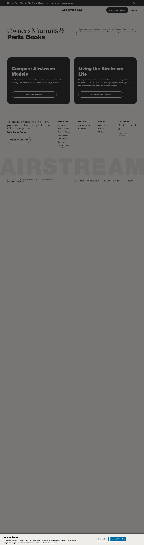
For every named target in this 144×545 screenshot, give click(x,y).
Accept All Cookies (118, 539)
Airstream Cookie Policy (48, 543)
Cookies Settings (101, 539)
